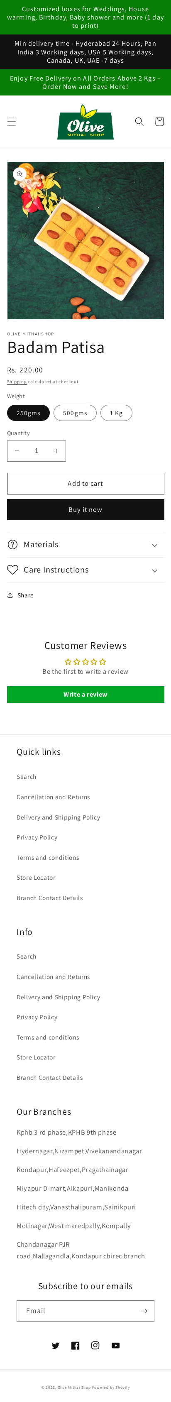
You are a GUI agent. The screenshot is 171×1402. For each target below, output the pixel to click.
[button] (11, 122)
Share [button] (25, 595)
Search (27, 776)
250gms (29, 413)
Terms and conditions (48, 857)
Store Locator (36, 877)
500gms (75, 413)
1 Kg (116, 413)
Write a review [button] (85, 694)
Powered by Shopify (111, 1387)
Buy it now (85, 509)
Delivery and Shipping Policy (58, 817)
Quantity (18, 433)
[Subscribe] (144, 1311)
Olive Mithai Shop (74, 1387)
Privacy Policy (37, 837)
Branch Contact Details (50, 897)
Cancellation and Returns (53, 797)
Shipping (17, 381)
